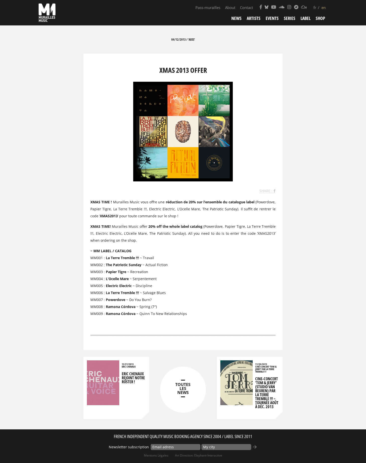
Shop (320, 18)
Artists (253, 18)
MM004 (96, 278)
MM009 (96, 313)
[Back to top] (352, 449)
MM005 (96, 285)
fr (314, 7)
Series (289, 18)
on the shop (126, 240)
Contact (246, 7)
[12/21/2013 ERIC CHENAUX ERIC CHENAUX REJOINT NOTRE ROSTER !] (103, 402)
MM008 (96, 306)
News (236, 18)
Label (305, 18)
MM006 (96, 292)
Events (272, 18)
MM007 (96, 299)
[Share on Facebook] (274, 190)
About (230, 7)
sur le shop (167, 216)
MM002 (96, 264)
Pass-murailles (207, 7)
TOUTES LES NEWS (182, 388)
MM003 (96, 271)
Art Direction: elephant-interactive (198, 455)
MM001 (96, 257)
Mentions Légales (156, 455)
